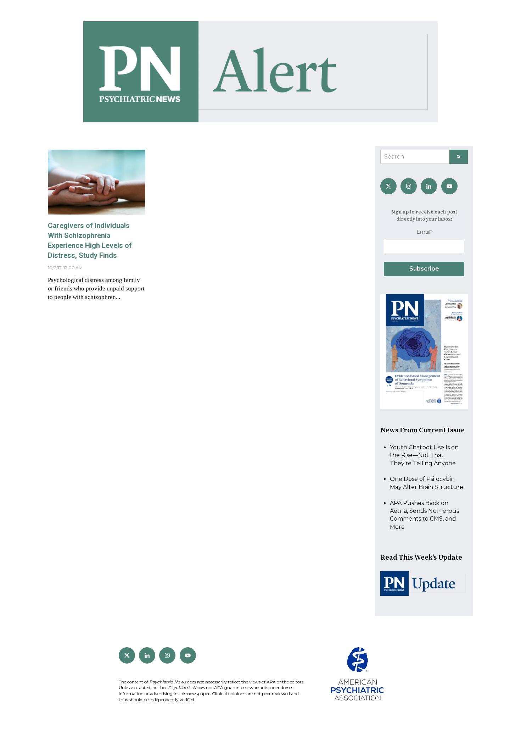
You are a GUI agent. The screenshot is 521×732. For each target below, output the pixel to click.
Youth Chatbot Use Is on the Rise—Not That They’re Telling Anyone (424, 455)
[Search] (458, 157)
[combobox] (414, 157)
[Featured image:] (96, 212)
